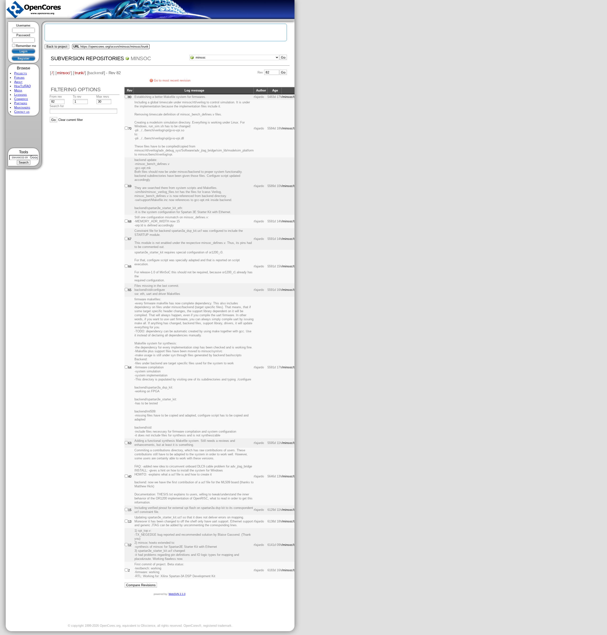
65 (129, 290)
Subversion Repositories (87, 58)
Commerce (21, 99)
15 (129, 510)
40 (129, 476)
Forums (19, 77)
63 (129, 443)
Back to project (56, 46)
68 (129, 221)
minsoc (141, 58)
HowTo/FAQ (22, 86)
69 (129, 186)
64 (129, 367)
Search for (57, 106)
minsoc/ (63, 72)
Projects (20, 73)
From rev (56, 96)
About (18, 82)
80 (129, 97)
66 (129, 266)
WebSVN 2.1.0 (177, 594)
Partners (20, 103)
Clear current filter (70, 120)
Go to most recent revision (172, 80)
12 (129, 545)
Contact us (21, 112)
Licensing (20, 94)
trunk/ (79, 72)
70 (129, 128)
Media (18, 90)
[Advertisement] (23, 132)
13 (129, 521)
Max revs (102, 96)
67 (129, 239)
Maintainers (22, 107)
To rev (77, 96)
